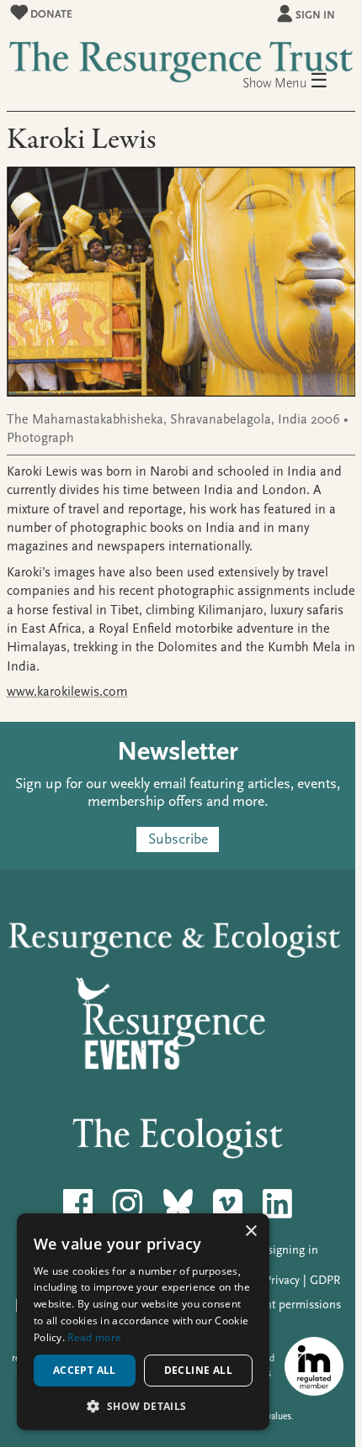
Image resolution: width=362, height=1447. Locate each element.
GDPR (325, 1280)
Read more (94, 1337)
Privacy (282, 1280)
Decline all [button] (198, 1370)
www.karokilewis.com (67, 691)
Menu (301, 82)
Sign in (315, 14)
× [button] (250, 1231)
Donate (50, 14)
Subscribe (178, 840)
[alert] (143, 1321)
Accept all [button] (84, 1370)
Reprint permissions (289, 1304)
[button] (143, 1405)
